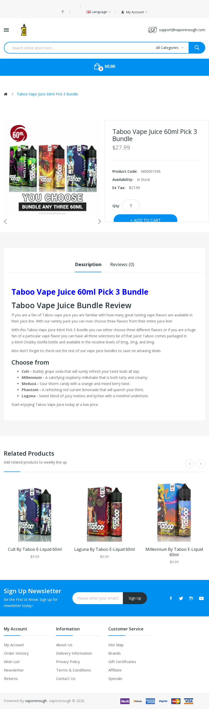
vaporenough (36, 700)
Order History (16, 653)
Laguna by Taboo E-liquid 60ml (104, 549)
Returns (11, 678)
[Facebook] (171, 598)
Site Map (116, 644)
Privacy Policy (68, 661)
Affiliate (115, 670)
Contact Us (65, 678)
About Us (64, 644)
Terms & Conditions (73, 670)
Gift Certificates (122, 661)
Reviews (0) (122, 264)
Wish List (12, 661)
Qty (115, 205)
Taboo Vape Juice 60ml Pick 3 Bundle (47, 94)
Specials (115, 678)
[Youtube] (201, 598)
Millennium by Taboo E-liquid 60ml (174, 552)
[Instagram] (191, 598)
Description (88, 264)
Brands (114, 653)
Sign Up (135, 598)
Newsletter (14, 670)
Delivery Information (74, 653)
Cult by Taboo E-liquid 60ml (35, 549)
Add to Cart (147, 220)
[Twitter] (181, 598)
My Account (14, 644)
